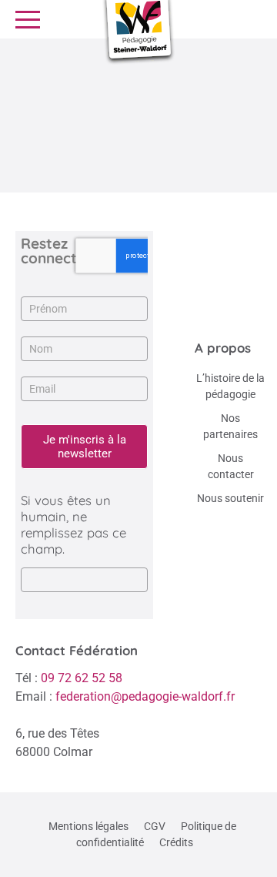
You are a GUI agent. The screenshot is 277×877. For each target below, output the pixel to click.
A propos (223, 348)
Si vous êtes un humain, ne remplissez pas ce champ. (73, 524)
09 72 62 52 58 (81, 678)
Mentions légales (88, 826)
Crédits (176, 842)
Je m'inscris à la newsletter (84, 446)
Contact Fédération (76, 650)
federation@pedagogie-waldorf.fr (145, 696)
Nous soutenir (230, 498)
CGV (154, 826)
